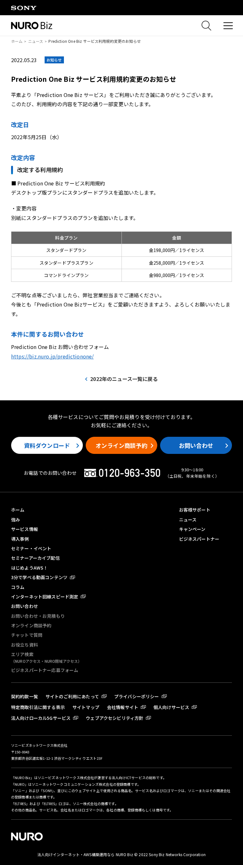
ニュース (35, 41)
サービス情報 (24, 529)
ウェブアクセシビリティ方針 (114, 718)
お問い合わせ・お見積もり (38, 616)
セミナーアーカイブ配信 (35, 558)
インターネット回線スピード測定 (44, 596)
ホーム (16, 41)
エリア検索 (46, 657)
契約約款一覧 (24, 696)
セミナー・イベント (31, 548)
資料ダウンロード (47, 445)
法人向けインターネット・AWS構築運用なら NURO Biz (85, 854)
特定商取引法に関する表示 (38, 707)
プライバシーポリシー (136, 696)
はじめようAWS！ (29, 568)
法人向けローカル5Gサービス (41, 718)
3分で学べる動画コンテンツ (39, 577)
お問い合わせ (196, 445)
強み (15, 519)
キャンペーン (192, 529)
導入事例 (20, 539)
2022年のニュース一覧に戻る (124, 379)
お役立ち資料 (24, 645)
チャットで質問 (26, 635)
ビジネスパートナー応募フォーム (44, 670)
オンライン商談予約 (121, 445)
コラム (17, 587)
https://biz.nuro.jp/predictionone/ (52, 356)
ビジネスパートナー (199, 539)
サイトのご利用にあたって (72, 696)
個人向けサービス (171, 707)
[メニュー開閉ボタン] (228, 25)
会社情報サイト (122, 707)
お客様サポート (194, 510)
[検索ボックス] (206, 26)
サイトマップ (85, 707)
